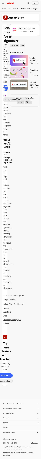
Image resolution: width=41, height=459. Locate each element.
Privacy (29, 447)
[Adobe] (10, 3)
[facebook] (4, 443)
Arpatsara (7, 312)
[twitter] (12, 443)
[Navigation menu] (3, 3)
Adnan (6, 323)
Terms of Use (6, 450)
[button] (28, 3)
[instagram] (8, 443)
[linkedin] (15, 443)
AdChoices (8, 455)
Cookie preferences (16, 450)
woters (6, 308)
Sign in (35, 3)
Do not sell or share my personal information (14, 452)
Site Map (30, 452)
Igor (5, 315)
